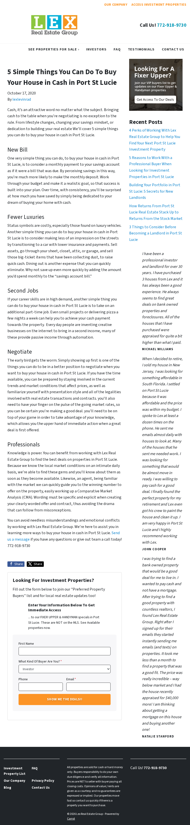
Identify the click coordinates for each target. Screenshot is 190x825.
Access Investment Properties (158, 4)
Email (71, 679)
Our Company (116, 4)
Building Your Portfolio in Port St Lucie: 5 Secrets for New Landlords (154, 191)
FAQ (117, 49)
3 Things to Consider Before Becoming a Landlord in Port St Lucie (155, 233)
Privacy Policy (43, 780)
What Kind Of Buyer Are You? (40, 661)
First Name (26, 643)
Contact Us (173, 49)
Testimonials (141, 49)
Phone (23, 679)
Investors (96, 49)
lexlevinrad (21, 99)
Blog (7, 787)
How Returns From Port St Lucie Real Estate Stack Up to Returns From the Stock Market (156, 212)
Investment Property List (14, 771)
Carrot (71, 819)
